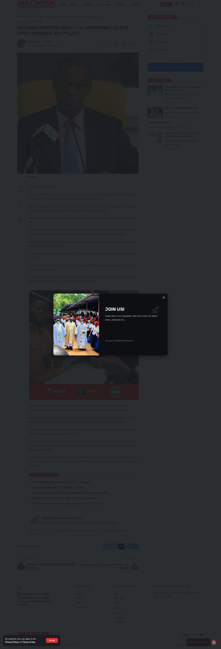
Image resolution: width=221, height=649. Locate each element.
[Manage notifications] (214, 642)
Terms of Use (29, 642)
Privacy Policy (12, 642)
